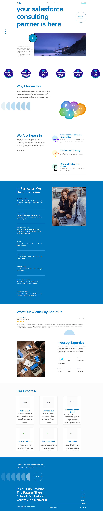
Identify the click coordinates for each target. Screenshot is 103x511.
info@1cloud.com (53, 507)
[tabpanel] (51, 322)
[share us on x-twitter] (5, 29)
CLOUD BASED (20, 254)
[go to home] (19, 3)
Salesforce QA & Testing (70, 151)
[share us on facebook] (5, 31)
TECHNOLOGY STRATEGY (23, 227)
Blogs (55, 2)
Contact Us (60, 2)
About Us (46, 2)
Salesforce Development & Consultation (71, 136)
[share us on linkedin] (5, 33)
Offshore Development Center (69, 165)
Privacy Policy (20, 508)
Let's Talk (83, 2)
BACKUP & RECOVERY (22, 291)
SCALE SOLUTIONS (21, 266)
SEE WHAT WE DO (21, 150)
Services (51, 2)
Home (42, 2)
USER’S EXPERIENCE (22, 213)
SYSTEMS (19, 241)
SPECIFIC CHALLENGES (22, 198)
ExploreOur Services (80, 17)
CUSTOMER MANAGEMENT (23, 279)
